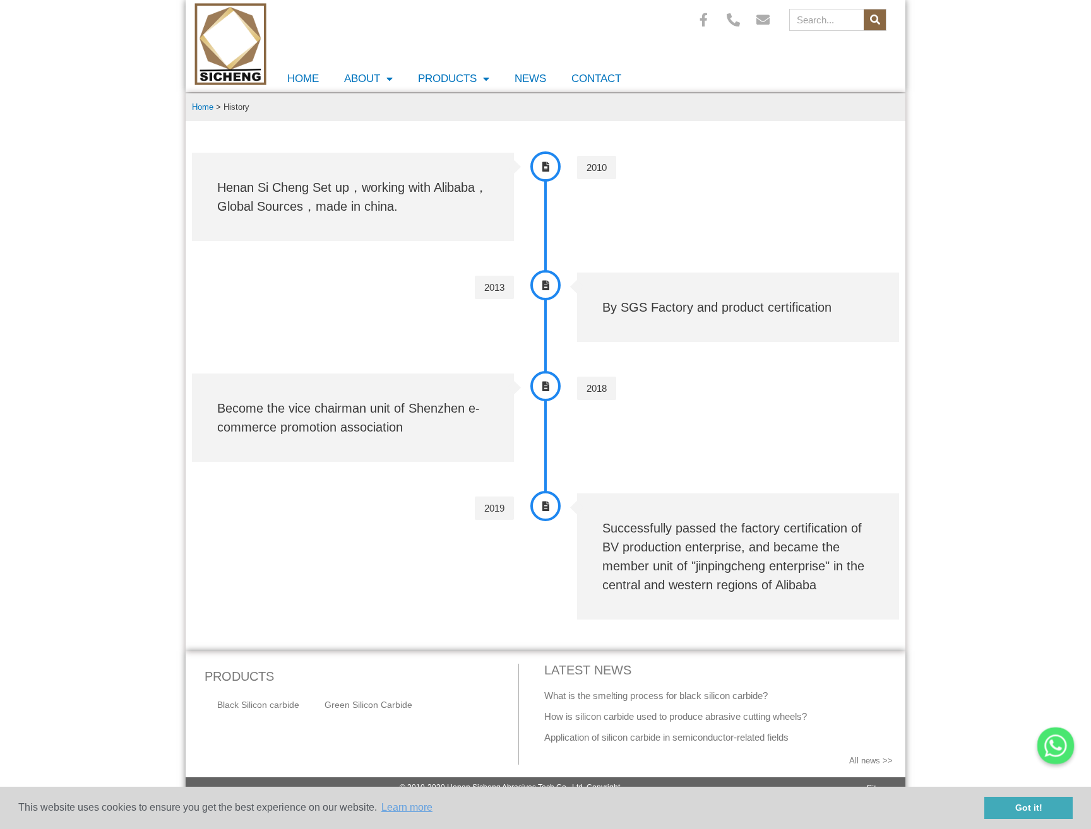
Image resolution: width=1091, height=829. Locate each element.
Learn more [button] (406, 807)
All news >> (871, 760)
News (530, 79)
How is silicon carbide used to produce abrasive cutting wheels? (675, 716)
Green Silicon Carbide (368, 705)
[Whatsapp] (1056, 746)
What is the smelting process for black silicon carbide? (656, 695)
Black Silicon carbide (258, 705)
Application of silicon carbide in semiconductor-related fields (666, 737)
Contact (596, 79)
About (362, 79)
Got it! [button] (1028, 808)
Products (447, 79)
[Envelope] (763, 19)
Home (303, 79)
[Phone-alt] (733, 19)
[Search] (875, 19)
